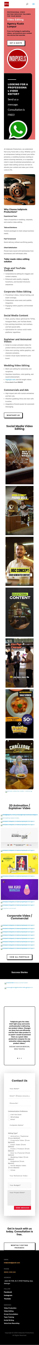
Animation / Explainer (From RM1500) (18, 1137)
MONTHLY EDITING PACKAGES (19, 1246)
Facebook (8, 1292)
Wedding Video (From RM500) (18, 1158)
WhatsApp (15, 1117)
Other (13, 1170)
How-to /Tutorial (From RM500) (19, 1154)
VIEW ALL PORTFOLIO (19, 957)
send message (22, 1208)
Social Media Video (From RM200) (17, 1167)
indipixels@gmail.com (12, 1263)
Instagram (8, 1295)
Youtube (7, 1299)
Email (13, 1119)
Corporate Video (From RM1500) (19, 1141)
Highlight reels (10, 379)
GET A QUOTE (16, 43)
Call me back (16, 1114)
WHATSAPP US (13, 415)
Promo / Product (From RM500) (19, 1150)
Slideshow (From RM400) (16, 1162)
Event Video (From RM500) (17, 1146)
